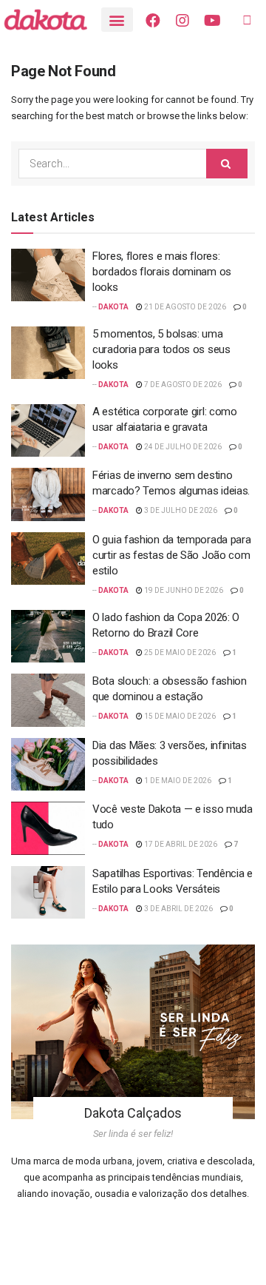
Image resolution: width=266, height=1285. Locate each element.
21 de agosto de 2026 (184, 307)
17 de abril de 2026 (180, 844)
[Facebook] (153, 21)
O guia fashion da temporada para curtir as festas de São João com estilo (171, 555)
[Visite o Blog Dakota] (52, 20)
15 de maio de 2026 (179, 716)
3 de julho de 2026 (180, 510)
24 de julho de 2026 (182, 447)
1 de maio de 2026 (177, 780)
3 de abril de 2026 (178, 909)
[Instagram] (182, 21)
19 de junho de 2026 (183, 590)
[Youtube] (212, 21)
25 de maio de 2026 (179, 652)
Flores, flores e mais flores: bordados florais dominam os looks (161, 271)
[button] (117, 19)
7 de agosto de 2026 (182, 384)
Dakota (113, 307)
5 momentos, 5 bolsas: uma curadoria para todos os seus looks (161, 349)
